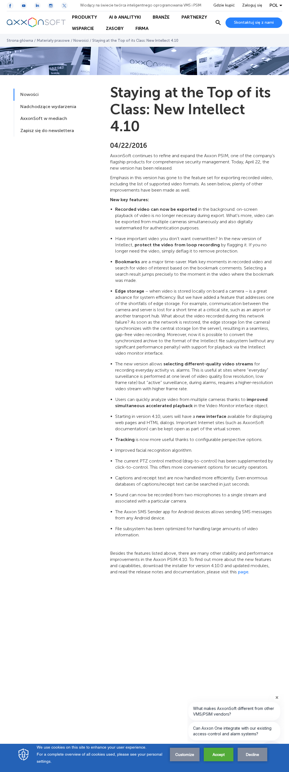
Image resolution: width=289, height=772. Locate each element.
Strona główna (20, 40)
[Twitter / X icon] (64, 5)
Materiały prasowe (53, 40)
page (243, 571)
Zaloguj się (252, 5)
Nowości (81, 40)
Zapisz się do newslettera (47, 130)
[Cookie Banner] (144, 758)
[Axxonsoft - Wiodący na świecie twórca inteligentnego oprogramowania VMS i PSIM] (36, 22)
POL (274, 5)
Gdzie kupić (224, 5)
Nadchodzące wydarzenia (48, 106)
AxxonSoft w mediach (43, 118)
